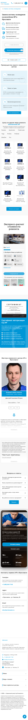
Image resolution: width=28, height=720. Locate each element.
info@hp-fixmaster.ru (8, 610)
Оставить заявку (15, 544)
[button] (11, 407)
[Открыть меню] (26, 3)
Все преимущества (14, 112)
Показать (14, 502)
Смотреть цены (15, 549)
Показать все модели (14, 208)
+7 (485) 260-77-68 (18, 3)
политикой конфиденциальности (16, 53)
